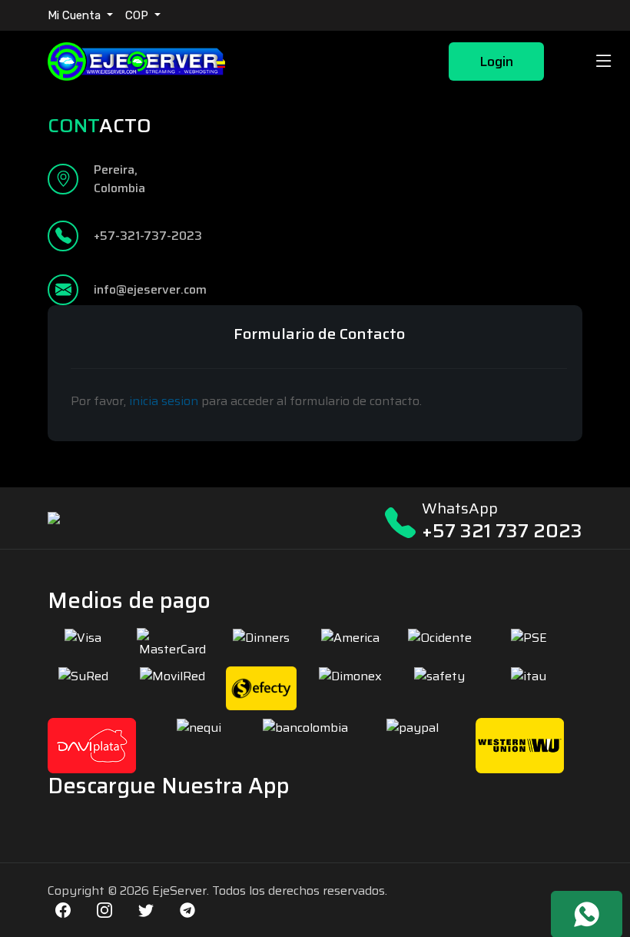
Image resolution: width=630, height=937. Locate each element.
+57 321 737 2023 (502, 531)
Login (496, 61)
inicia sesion (163, 400)
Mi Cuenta (76, 15)
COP (138, 15)
